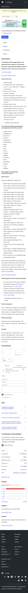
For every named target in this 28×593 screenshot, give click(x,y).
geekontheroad (7, 33)
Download (4, 37)
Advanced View (5, 477)
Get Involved (18, 546)
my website (4, 341)
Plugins (16, 539)
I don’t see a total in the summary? (10, 417)
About (3, 534)
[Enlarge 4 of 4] (24, 365)
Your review (4, 501)
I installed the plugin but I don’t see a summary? (7, 407)
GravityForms (23, 472)
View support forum (6, 512)
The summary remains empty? (9, 413)
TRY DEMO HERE (6, 72)
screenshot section (9, 119)
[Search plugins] (16, 16)
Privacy (3, 542)
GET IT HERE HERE (16, 286)
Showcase (17, 534)
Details (5, 42)
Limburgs (7, 573)
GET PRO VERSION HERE (8, 75)
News (2, 537)
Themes (17, 537)
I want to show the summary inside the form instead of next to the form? (11, 422)
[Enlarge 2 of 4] (24, 350)
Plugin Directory (5, 6)
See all (25, 501)
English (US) (24, 469)
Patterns (17, 542)
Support (5, 54)
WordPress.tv (5, 554)
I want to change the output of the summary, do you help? (9, 428)
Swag (17, 554)
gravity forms (16, 472)
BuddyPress (5, 566)
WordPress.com (6, 559)
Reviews (5, 46)
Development (6, 50)
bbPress (4, 564)
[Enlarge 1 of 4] (11, 350)
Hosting (3, 539)
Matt (3, 561)
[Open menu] (25, 2)
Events (16, 549)
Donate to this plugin (6, 525)
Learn (2, 546)
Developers (4, 551)
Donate (17, 551)
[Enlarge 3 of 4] (11, 359)
